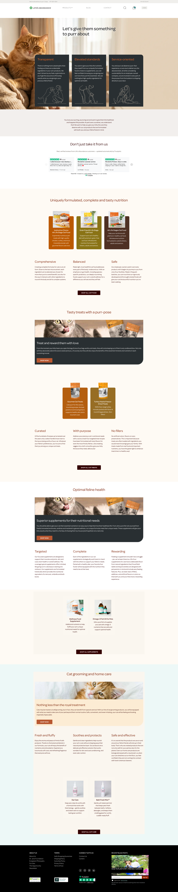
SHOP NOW (44, 360)
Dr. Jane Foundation (36, 858)
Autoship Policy (59, 861)
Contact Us (83, 856)
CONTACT (107, 8)
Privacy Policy (59, 863)
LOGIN (144, 8)
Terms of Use (124, 880)
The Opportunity (35, 866)
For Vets (32, 863)
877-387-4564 (53, 1)
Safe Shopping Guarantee (63, 856)
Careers (82, 858)
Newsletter (33, 868)
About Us (32, 856)
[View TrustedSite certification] (35, 880)
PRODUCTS (66, 8)
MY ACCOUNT (145, 1)
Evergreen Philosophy (36, 861)
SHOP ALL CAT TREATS (89, 468)
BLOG (88, 8)
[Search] (124, 7)
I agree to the (120, 880)
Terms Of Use (58, 866)
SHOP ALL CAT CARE (89, 832)
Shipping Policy (59, 858)
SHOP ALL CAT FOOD (89, 293)
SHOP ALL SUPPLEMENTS (89, 652)
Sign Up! (145, 877)
